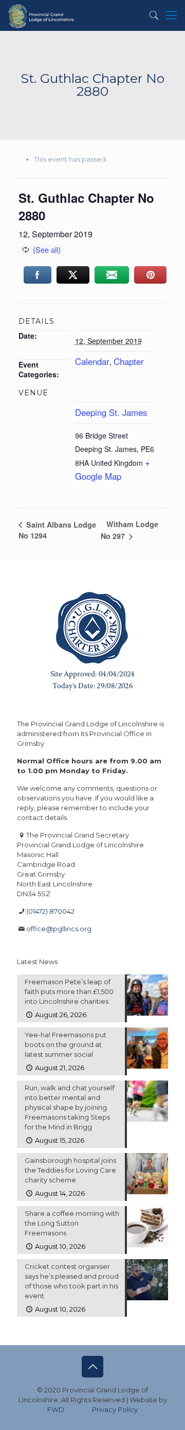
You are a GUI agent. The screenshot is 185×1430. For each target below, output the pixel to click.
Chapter (129, 361)
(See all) (47, 249)
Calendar (92, 361)
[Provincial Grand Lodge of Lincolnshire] (42, 15)
